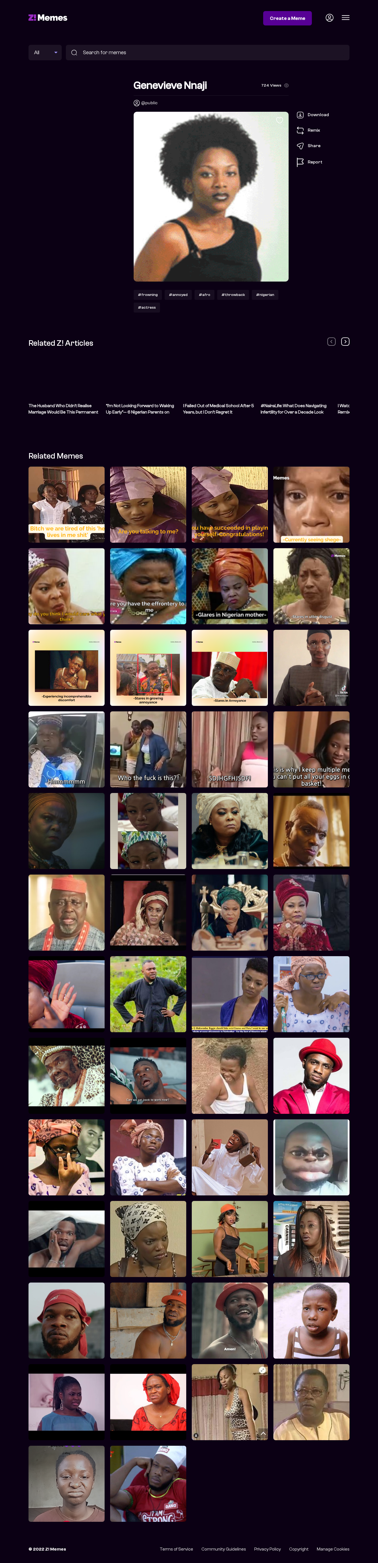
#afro (204, 295)
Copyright (299, 1549)
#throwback (233, 295)
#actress (147, 307)
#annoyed (178, 295)
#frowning (148, 295)
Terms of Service (176, 1549)
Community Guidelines (223, 1549)
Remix (314, 130)
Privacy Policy (267, 1549)
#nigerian (265, 295)
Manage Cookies (333, 1549)
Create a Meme (287, 18)
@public (149, 102)
